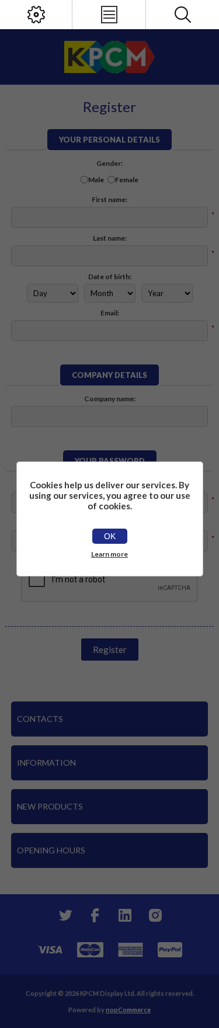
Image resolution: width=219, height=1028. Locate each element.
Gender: (109, 163)
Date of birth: (109, 276)
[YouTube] (125, 915)
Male (96, 179)
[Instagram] (155, 915)
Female (126, 179)
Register (110, 649)
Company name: (109, 398)
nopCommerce (128, 1009)
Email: (109, 312)
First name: (109, 199)
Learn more (109, 554)
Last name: (110, 238)
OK (110, 536)
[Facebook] (94, 915)
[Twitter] (64, 915)
